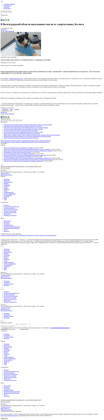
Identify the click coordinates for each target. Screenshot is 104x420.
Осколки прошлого (9, 208)
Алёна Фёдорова (9, 31)
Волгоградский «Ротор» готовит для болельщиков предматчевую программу (25, 155)
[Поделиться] (1, 18)
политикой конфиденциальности (10, 415)
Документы (7, 224)
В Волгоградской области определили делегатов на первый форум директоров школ (27, 136)
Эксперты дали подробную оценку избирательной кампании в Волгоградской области (28, 124)
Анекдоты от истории (10, 211)
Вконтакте (5, 109)
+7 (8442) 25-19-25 (6, 275)
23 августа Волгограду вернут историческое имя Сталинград (21, 130)
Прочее (6, 188)
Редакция (6, 7)
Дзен (11, 109)
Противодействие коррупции (12, 226)
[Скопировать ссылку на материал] (1, 16)
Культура (6, 186)
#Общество (4, 29)
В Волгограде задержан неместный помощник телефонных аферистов (23, 161)
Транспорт (7, 180)
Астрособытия (8, 195)
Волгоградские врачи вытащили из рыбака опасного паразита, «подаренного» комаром (28, 150)
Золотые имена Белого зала (11, 206)
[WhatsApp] (8, 20)
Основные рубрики (9, 4)
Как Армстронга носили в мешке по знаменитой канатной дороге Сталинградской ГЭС (25, 142)
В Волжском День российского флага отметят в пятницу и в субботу (23, 126)
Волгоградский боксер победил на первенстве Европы (19, 153)
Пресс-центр (7, 8)
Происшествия (8, 182)
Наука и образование (10, 193)
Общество (7, 189)
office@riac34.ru (5, 173)
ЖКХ (5, 198)
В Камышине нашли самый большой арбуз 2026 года (18, 156)
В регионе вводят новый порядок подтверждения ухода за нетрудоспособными (26, 127)
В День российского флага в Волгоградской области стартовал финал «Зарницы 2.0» (27, 158)
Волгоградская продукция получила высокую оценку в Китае (21, 138)
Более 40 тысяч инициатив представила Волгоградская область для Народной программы (29, 159)
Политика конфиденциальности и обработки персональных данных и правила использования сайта (28, 235)
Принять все (4, 418)
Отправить (3, 331)
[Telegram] (6, 20)
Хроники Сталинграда (10, 215)
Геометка (6, 205)
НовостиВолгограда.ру (16, 78)
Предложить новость (6, 175)
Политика (6, 179)
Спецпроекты (8, 5)
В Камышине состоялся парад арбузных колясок (17, 152)
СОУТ (5, 229)
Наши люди (7, 214)
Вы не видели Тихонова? (11, 209)
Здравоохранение (9, 192)
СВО (5, 199)
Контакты (6, 231)
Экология (6, 196)
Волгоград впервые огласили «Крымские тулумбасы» (19, 147)
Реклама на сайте (8, 225)
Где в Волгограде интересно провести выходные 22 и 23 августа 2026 (23, 132)
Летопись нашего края (10, 212)
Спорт (5, 191)
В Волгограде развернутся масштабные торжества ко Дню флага (22, 133)
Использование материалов (11, 228)
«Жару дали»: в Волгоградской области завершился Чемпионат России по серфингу (27, 149)
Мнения (6, 183)
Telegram (16, 109)
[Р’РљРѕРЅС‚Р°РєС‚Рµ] (2, 20)
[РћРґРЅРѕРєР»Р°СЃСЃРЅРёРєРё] (4, 20)
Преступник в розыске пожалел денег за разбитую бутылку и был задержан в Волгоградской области (32, 135)
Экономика (7, 185)
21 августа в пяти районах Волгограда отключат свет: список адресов (23, 129)
